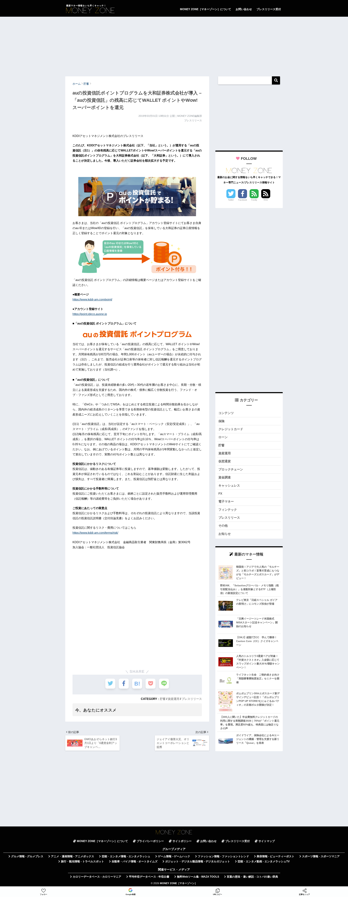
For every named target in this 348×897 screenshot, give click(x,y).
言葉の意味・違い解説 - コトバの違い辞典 (252, 876)
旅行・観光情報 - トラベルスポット (82, 861)
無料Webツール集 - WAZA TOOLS (198, 876)
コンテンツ (226, 413)
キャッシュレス (229, 485)
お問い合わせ (244, 9)
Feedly (254, 200)
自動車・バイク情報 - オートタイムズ (135, 861)
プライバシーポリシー (150, 841)
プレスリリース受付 (268, 9)
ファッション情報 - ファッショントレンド (223, 856)
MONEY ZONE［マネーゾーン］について (205, 9)
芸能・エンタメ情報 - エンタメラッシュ (126, 856)
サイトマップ (266, 841)
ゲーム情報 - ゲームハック (174, 856)
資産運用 (173, 698)
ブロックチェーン (230, 469)
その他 (223, 525)
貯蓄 (163, 698)
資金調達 (224, 477)
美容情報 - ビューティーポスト (275, 856)
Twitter (231, 200)
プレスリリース (192, 698)
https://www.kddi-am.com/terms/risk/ (95, 532)
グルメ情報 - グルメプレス (27, 856)
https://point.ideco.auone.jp (89, 314)
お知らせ (224, 534)
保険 (221, 421)
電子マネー (226, 501)
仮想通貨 (224, 461)
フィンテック (227, 509)
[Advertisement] (174, 44)
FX (220, 493)
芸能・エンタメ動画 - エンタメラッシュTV (264, 861)
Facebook (242, 200)
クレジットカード (230, 429)
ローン (223, 437)
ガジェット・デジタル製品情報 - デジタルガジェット (197, 861)
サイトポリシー (182, 841)
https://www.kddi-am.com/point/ (92, 299)
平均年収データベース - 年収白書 (149, 876)
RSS (266, 200)
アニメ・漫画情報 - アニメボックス (72, 856)
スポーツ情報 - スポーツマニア (321, 856)
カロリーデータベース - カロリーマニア (97, 876)
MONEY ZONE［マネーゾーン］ (178, 883)
